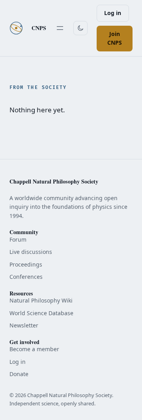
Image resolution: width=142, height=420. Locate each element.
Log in (112, 13)
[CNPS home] (16, 28)
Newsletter (23, 325)
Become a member (34, 349)
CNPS (39, 28)
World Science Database (41, 313)
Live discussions (30, 251)
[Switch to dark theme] (80, 28)
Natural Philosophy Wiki (41, 300)
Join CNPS (114, 38)
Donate (18, 374)
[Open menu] (60, 28)
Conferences (26, 276)
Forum (17, 239)
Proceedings (25, 264)
